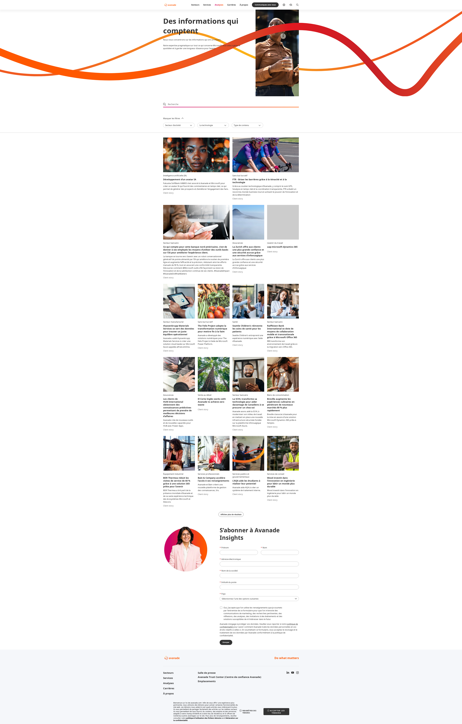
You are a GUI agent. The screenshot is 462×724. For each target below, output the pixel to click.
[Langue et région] (285, 4)
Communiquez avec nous (265, 5)
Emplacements (207, 681)
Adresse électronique (230, 559)
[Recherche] (297, 4)
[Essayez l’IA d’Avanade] (290, 4)
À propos (244, 4)
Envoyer (226, 642)
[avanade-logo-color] (170, 4)
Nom (264, 547)
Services (207, 4)
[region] (231, 711)
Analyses (219, 4)
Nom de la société (229, 570)
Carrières (231, 4)
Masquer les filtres (171, 118)
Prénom (224, 547)
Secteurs (195, 4)
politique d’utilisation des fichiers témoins (203, 718)
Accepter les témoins (277, 711)
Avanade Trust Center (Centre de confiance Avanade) (214, 677)
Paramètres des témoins (249, 712)
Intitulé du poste (228, 582)
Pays (223, 593)
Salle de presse (207, 672)
